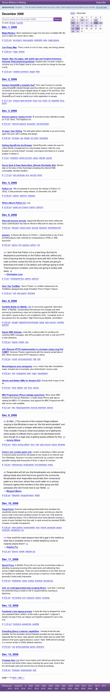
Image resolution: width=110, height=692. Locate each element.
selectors (40, 646)
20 (96, 25)
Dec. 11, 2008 (10, 559)
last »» (21, 677)
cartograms (21, 373)
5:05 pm (7, 342)
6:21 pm (7, 407)
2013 (104, 685)
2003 (37, 685)
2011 (90, 685)
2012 (97, 685)
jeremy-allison (24, 444)
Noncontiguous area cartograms (17, 366)
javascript (31, 123)
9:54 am (7, 597)
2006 (57, 685)
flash (29, 373)
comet (14, 359)
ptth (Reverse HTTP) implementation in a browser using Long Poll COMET (32, 350)
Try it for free (101, 7)
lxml (19, 244)
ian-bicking (16, 597)
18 (87, 25)
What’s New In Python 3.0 (14, 202)
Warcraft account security (14, 220)
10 (82, 23)
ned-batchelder (42, 123)
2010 (84, 685)
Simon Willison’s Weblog (14, 2)
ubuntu (36, 387)
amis (14, 387)
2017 (30, 688)
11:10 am (8, 175)
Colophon (18, 685)
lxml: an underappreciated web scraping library (24, 587)
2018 (36, 688)
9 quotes (19, 22)
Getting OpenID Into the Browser (17, 145)
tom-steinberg (41, 464)
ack (14, 293)
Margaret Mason (14, 491)
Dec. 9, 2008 (9, 415)
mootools (6, 530)
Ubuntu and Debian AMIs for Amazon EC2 (21, 380)
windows (61, 444)
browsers (14, 157)
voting (50, 464)
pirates (22, 51)
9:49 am (7, 580)
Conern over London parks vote (17, 452)
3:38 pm (7, 527)
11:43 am (8, 624)
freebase (16, 670)
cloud (35, 100)
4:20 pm (7, 322)
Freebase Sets (8, 660)
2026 (90, 688)
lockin (45, 100)
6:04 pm (7, 387)
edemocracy (17, 464)
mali (37, 444)
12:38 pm (8, 195)
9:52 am (7, 227)
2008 (72, 13)
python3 (23, 195)
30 (77, 31)
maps (15, 51)
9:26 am (7, 670)
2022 (63, 688)
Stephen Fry (12, 547)
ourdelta (60, 322)
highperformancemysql (28, 322)
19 (91, 25)
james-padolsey (22, 646)
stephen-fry (30, 551)
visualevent (15, 530)
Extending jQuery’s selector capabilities (20, 631)
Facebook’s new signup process (17, 611)
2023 (70, 688)
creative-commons (21, 71)
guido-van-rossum (20, 207)
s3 (49, 100)
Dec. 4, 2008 (9, 183)
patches (5, 324)
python (16, 195)
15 (73, 25)
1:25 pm (7, 464)
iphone (50, 407)
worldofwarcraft (54, 227)
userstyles (43, 138)
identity (42, 157)
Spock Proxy (8, 565)
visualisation (43, 373)
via (29, 306)
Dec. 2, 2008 (9, 79)
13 (96, 23)
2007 (64, 685)
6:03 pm (7, 373)
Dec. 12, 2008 (10, 605)
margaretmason (27, 495)
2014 (10, 688)
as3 (13, 373)
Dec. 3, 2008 (9, 111)
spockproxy (48, 580)
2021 (56, 688)
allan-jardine (17, 527)
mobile (21, 342)
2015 (16, 688)
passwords (26, 624)
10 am (6, 157)
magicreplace (53, 40)
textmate (31, 293)
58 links (12, 22)
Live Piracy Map (9, 47)
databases (16, 580)
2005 (51, 685)
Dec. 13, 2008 (10, 654)
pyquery (6, 235)
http (34, 359)
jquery (14, 244)
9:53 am (7, 244)
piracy (54, 444)
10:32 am (8, 293)
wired (39, 175)
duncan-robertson (38, 407)
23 (77, 28)
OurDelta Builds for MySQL (14, 306)
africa (14, 444)
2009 (77, 685)
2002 (31, 685)
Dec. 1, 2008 (9, 27)
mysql (41, 322)
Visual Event (8, 509)
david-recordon (25, 157)
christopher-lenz (17, 278)
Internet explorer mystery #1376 (17, 116)
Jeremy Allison (13, 440)
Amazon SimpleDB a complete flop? (18, 85)
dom (38, 527)
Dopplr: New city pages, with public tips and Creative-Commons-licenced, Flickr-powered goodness (32, 60)
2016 (23, 688)
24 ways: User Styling (12, 131)
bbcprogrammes (23, 407)
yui (22, 530)
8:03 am (7, 444)
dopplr (32, 71)
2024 (76, 688)
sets (34, 670)
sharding (38, 580)
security (33, 175)
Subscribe (101, 2)
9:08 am (7, 138)
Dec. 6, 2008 (9, 215)
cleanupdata (28, 40)
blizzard (15, 227)
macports (30, 597)
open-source (50, 322)
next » (15, 677)
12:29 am (8, 51)
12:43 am (8, 71)
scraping (46, 597)
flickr (38, 71)
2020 (50, 688)
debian (20, 387)
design (27, 138)
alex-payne (22, 293)
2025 (83, 688)
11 (87, 23)
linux (30, 387)
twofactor (43, 227)
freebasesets (26, 670)
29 (73, 31)
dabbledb (38, 40)
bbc (13, 407)
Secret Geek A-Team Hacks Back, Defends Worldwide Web (29, 165)
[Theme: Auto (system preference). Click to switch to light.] (96, 689)
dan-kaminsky (19, 175)
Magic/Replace (8, 33)
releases (31, 195)
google (15, 322)
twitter (37, 495)
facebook (17, 624)
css (21, 138)
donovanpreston (25, 359)
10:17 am (8, 100)
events (43, 527)
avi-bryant (17, 40)
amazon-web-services (22, 100)
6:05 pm (7, 646)
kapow (14, 342)
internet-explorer (19, 123)
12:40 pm (8, 207)
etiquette (15, 495)
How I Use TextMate (11, 286)
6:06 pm (7, 495)
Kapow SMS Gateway (12, 332)
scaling (31, 580)
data (45, 40)
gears (35, 157)
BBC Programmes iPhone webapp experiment (23, 394)
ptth (39, 359)
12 (91, 23)
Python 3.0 (7, 188)
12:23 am (8, 40)
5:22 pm (7, 359)
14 (100, 23)
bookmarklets (29, 527)
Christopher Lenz (15, 274)
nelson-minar (25, 227)
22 (73, 28)
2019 (43, 688)
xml (38, 244)
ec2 (39, 100)
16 (77, 25)
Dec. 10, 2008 (10, 503)
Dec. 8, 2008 (9, 301)
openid (49, 157)
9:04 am (7, 123)
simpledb (55, 100)
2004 (44, 685)
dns (27, 175)
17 (82, 25)
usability (35, 624)
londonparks (28, 464)
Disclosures (7, 685)
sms (26, 342)
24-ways (15, 138)
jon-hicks (34, 138)
